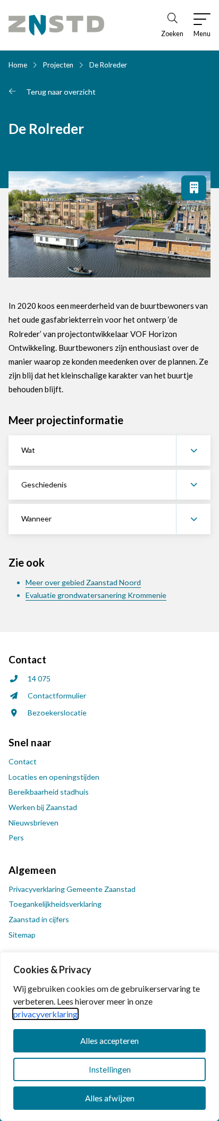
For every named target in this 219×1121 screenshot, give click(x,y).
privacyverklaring (45, 1014)
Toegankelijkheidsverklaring (55, 903)
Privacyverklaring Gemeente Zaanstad (72, 889)
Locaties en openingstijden (54, 776)
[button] (109, 450)
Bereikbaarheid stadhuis (49, 791)
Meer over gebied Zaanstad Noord (83, 582)
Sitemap (22, 934)
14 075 (39, 678)
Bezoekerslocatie (57, 712)
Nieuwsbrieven (33, 822)
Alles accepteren (109, 1041)
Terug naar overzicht (61, 91)
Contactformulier (57, 695)
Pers (16, 837)
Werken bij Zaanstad (43, 807)
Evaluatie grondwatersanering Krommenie (96, 595)
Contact (23, 761)
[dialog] (109, 1036)
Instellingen (110, 1069)
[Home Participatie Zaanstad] (56, 25)
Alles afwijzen (109, 1098)
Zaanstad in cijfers (39, 919)
